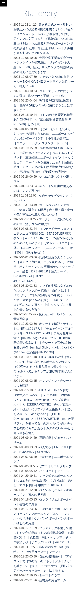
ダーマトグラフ (49, 575)
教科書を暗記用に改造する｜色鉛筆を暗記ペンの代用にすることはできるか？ (43, 105)
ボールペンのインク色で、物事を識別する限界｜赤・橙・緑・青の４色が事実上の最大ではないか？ (43, 209)
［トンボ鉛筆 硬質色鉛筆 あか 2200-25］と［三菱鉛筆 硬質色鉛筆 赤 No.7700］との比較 (43, 119)
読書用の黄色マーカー (54, 580)
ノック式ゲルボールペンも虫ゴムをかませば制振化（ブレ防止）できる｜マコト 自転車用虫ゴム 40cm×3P (43, 480)
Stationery (40, 13)
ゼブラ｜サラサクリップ (55, 466)
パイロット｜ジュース (54, 470)
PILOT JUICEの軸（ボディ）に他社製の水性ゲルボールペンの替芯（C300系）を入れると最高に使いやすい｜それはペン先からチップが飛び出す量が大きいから (43, 366)
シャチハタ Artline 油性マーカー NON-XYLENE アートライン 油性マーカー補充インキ (43, 81)
